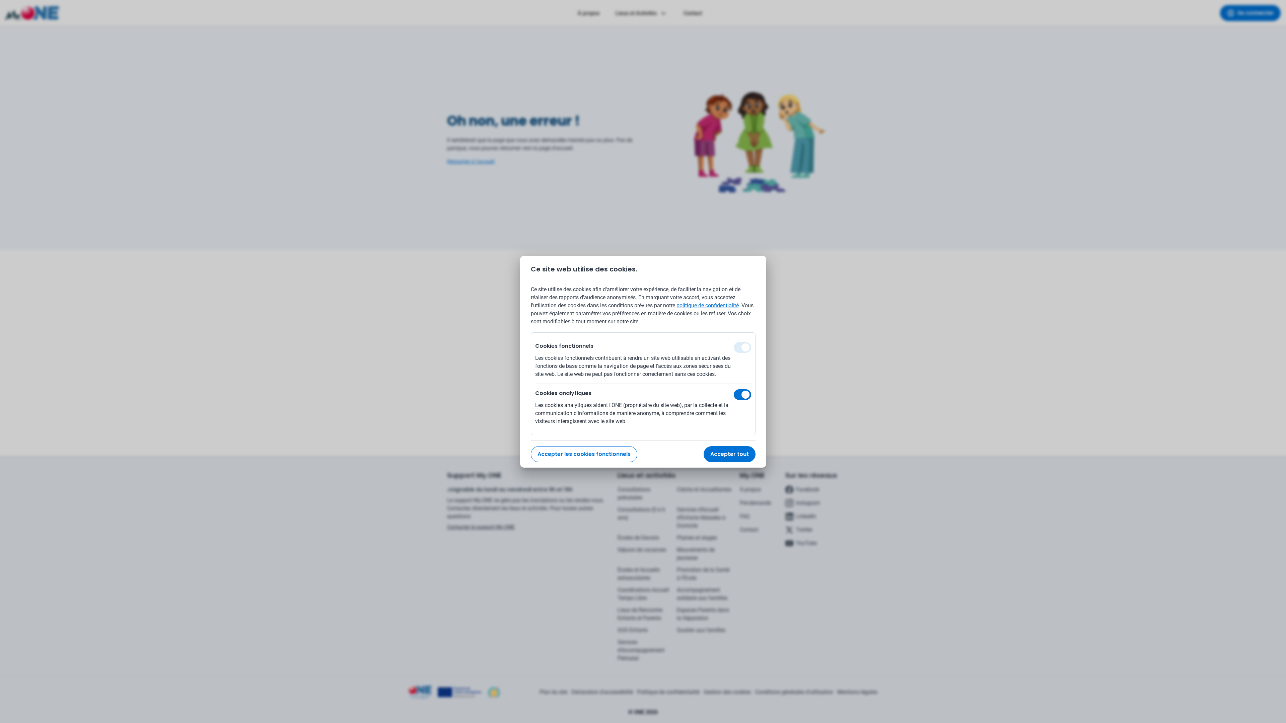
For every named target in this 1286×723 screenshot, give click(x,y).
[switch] (742, 394)
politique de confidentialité (707, 305)
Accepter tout (729, 454)
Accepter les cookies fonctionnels (584, 454)
